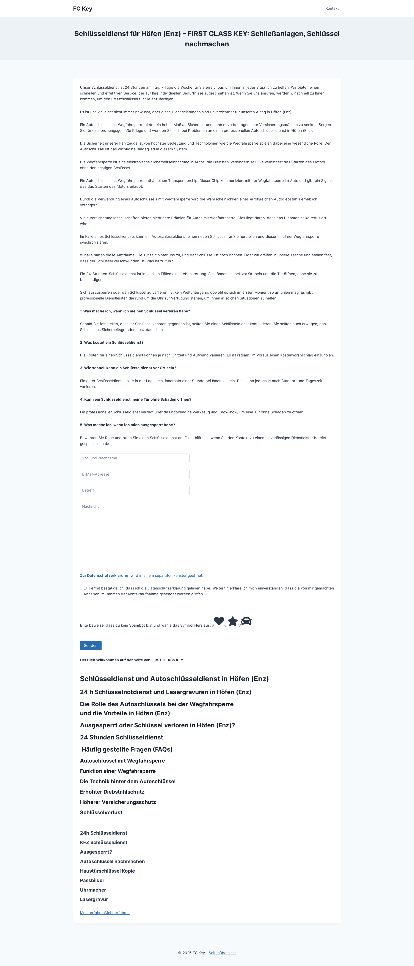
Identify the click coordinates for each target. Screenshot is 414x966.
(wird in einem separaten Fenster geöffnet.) (142, 575)
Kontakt (332, 8)
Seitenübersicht (222, 953)
